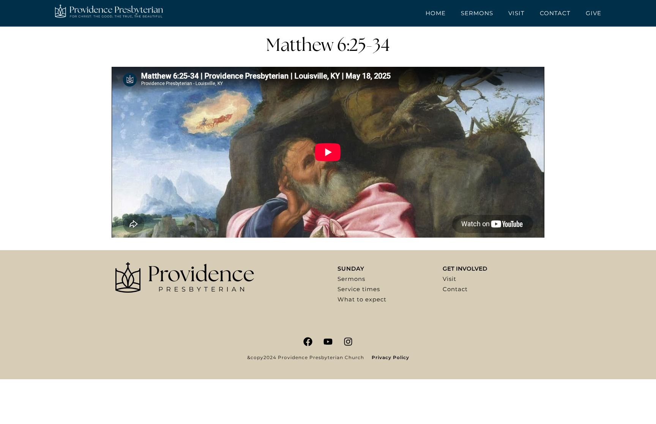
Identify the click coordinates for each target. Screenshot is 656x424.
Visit (516, 13)
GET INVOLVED (465, 268)
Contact (555, 13)
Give (593, 13)
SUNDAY (350, 268)
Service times (358, 289)
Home (436, 13)
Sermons (477, 13)
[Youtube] (328, 342)
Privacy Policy (390, 357)
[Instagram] (348, 342)
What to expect (361, 299)
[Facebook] (308, 342)
